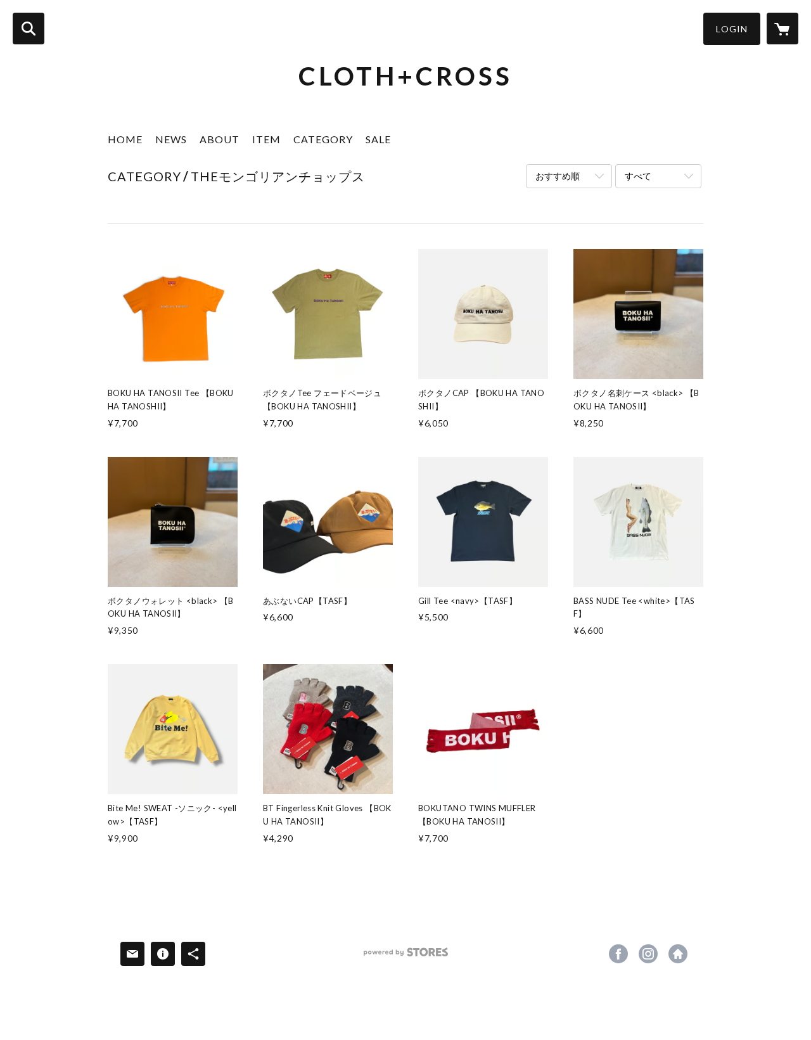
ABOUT (219, 139)
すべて (638, 175)
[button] (731, 29)
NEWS (171, 139)
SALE (378, 139)
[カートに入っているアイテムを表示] (782, 28)
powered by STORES (406, 956)
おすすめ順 (557, 175)
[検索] (28, 28)
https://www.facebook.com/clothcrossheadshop (618, 953)
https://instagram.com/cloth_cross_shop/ (648, 953)
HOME (125, 139)
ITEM (266, 139)
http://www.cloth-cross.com (677, 953)
